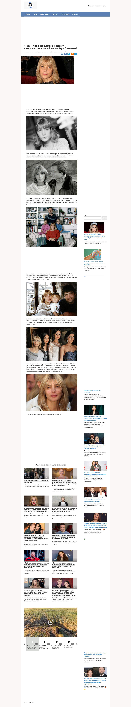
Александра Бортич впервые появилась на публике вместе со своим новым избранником (95, 418)
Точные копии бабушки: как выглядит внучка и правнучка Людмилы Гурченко (95, 654)
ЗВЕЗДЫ (71, 52)
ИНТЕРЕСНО (75, 14)
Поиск (86, 215)
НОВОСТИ (55, 14)
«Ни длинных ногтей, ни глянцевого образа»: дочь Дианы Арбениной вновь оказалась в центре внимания (64, 510)
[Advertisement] (65, 29)
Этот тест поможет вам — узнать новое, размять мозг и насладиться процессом (94, 262)
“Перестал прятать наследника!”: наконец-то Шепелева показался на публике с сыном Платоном (94, 499)
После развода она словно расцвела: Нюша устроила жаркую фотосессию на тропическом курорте (36, 593)
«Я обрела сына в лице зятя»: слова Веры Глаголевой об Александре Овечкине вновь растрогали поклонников (36, 565)
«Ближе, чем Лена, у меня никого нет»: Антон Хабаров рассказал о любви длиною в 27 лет (63, 537)
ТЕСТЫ (35, 14)
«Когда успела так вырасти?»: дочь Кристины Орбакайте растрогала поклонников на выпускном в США (36, 509)
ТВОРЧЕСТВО (65, 14)
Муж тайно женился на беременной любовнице (36, 481)
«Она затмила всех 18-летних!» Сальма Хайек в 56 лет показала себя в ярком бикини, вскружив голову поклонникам (95, 525)
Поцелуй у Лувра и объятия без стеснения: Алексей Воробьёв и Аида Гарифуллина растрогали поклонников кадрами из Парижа (64, 593)
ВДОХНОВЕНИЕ (44, 14)
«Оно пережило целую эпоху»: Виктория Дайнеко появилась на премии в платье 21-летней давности (63, 565)
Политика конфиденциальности (97, 6)
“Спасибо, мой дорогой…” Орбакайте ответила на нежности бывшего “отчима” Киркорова (94, 446)
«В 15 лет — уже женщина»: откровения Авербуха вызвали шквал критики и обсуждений (95, 474)
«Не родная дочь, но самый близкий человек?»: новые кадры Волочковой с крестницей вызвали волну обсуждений (64, 483)
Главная (28, 14)
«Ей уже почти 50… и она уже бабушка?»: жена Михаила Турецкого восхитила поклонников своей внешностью (36, 538)
